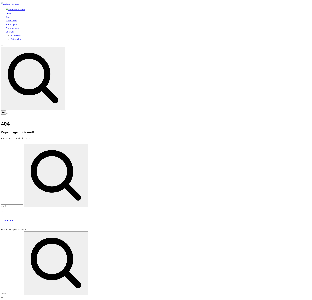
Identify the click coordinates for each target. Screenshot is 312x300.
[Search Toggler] (2, 297)
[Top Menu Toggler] (7, 113)
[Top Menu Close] (2, 45)
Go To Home (9, 220)
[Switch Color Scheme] (3, 112)
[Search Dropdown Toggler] (33, 78)
